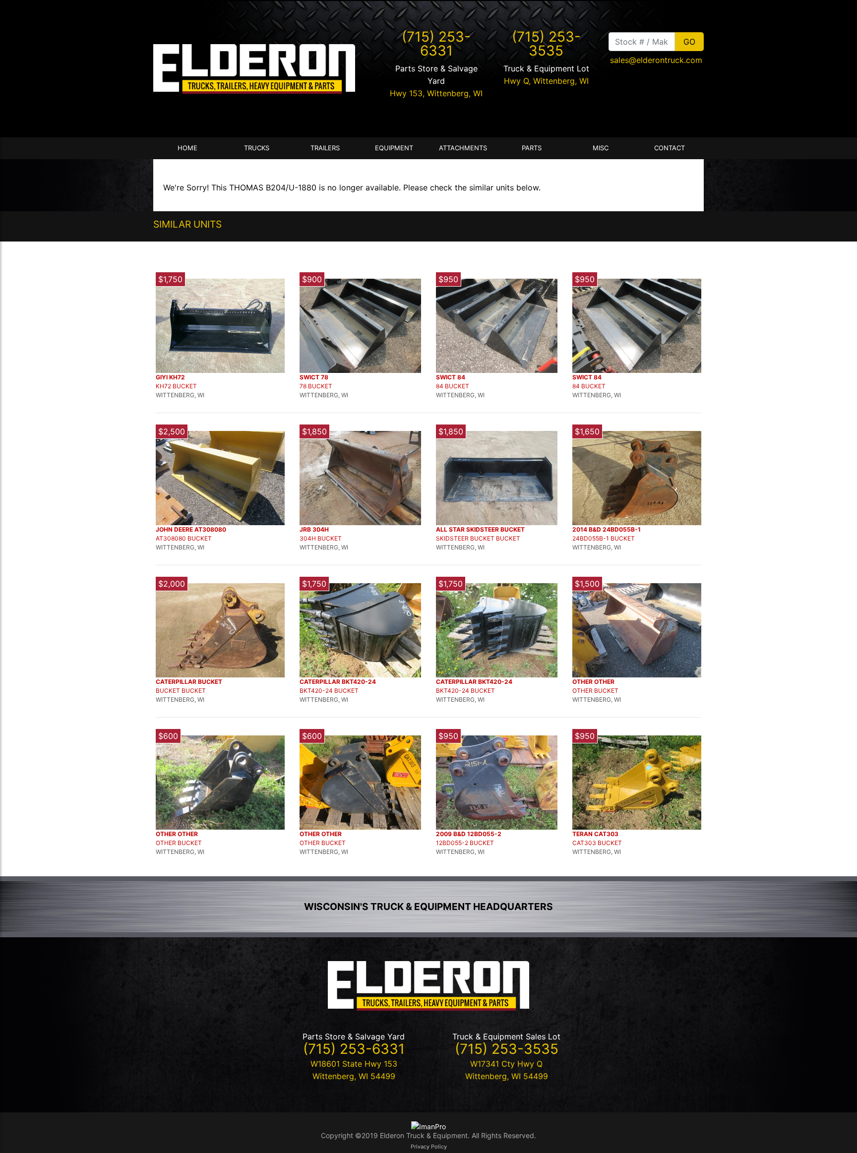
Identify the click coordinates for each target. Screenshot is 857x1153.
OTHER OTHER (593, 681)
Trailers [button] (325, 148)
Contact (669, 148)
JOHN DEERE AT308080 (191, 529)
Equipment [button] (394, 148)
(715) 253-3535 (546, 43)
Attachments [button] (463, 148)
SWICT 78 (314, 377)
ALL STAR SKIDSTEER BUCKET (480, 529)
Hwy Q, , (546, 81)
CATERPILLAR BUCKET (189, 681)
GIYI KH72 (170, 377)
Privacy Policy (429, 1146)
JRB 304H (314, 529)
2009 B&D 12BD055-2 (468, 834)
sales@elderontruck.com (656, 60)
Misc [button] (601, 148)
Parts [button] (532, 148)
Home (187, 148)
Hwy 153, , (436, 93)
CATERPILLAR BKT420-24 (338, 681)
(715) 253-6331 (436, 43)
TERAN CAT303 (595, 834)
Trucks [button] (256, 148)
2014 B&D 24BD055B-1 (606, 529)
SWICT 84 (450, 377)
